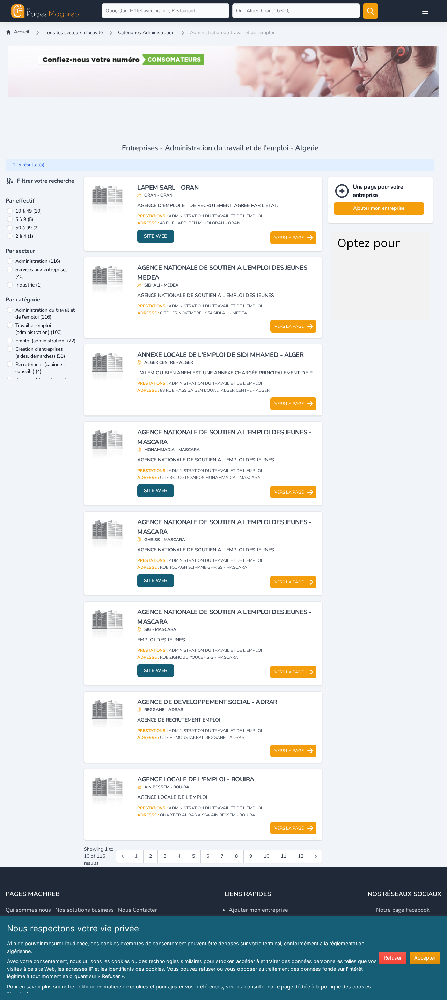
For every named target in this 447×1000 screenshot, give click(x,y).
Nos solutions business (84, 910)
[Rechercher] (370, 11)
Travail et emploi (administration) (38, 329)
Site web (156, 236)
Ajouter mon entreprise (379, 208)
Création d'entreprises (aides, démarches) (40, 352)
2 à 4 (24, 236)
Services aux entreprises (41, 273)
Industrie (28, 285)
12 (300, 856)
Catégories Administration (146, 32)
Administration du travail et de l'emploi (45, 313)
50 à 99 (27, 227)
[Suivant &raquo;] (315, 856)
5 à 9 (24, 219)
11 (283, 856)
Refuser (393, 958)
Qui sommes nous (28, 910)
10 (266, 856)
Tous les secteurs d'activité (74, 32)
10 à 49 (28, 211)
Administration (37, 261)
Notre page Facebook (403, 910)
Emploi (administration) (45, 340)
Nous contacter (137, 910)
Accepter (424, 958)
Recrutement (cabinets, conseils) (40, 368)
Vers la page (289, 238)
